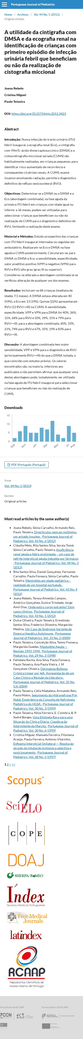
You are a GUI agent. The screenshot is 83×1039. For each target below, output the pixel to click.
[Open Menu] (4, 4)
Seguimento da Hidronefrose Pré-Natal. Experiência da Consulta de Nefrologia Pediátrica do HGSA (45, 699)
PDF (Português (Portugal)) (28, 465)
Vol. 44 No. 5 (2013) (47, 14)
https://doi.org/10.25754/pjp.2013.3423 (39, 113)
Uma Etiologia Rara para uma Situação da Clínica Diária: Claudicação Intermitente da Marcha (43, 721)
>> (13, 764)
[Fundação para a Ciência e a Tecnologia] (17, 1020)
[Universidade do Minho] (4, 1030)
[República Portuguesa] (62, 1020)
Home (8, 14)
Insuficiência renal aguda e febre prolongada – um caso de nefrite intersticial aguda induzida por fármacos (45, 554)
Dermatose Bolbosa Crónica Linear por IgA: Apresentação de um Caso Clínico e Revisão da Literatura (43, 673)
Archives (23, 14)
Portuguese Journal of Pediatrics (33, 4)
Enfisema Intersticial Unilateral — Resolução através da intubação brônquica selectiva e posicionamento (43, 748)
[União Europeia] (55, 1030)
